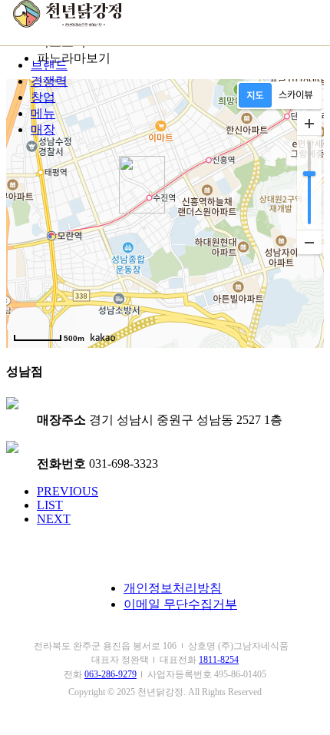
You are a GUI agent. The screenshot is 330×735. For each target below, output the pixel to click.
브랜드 (49, 64)
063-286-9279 (110, 674)
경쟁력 (49, 81)
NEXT (54, 518)
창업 (43, 97)
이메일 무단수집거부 (180, 604)
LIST (50, 505)
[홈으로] (67, 23)
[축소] (309, 242)
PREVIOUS (67, 491)
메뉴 (43, 113)
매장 (43, 129)
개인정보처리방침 (173, 587)
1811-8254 (219, 659)
